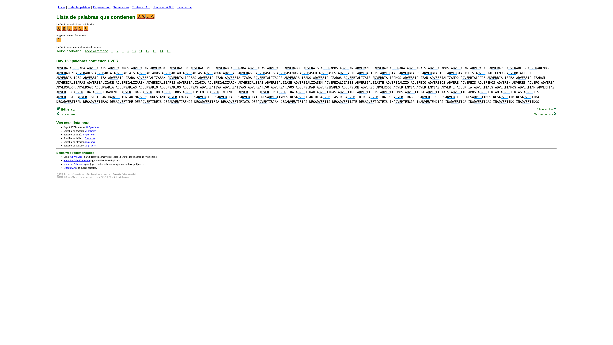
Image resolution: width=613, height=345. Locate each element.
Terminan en (121, 7)
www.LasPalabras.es (74, 164)
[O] (75, 30)
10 (134, 51)
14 (161, 51)
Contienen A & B (163, 7)
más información (114, 174)
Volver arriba (545, 109)
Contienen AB (141, 7)
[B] (64, 30)
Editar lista (67, 109)
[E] (70, 30)
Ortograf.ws (70, 167)
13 (154, 51)
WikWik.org (76, 156)
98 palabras (89, 134)
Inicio (61, 7)
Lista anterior (68, 114)
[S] (80, 30)
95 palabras (90, 145)
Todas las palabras (79, 7)
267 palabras (92, 127)
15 (168, 51)
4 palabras (89, 142)
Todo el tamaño (96, 51)
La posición (184, 7)
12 (147, 51)
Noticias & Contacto (121, 177)
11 (140, 51)
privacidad (132, 174)
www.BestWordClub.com (77, 160)
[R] (59, 41)
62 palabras (90, 131)
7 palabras (90, 138)
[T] (86, 30)
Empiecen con (101, 7)
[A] (59, 30)
